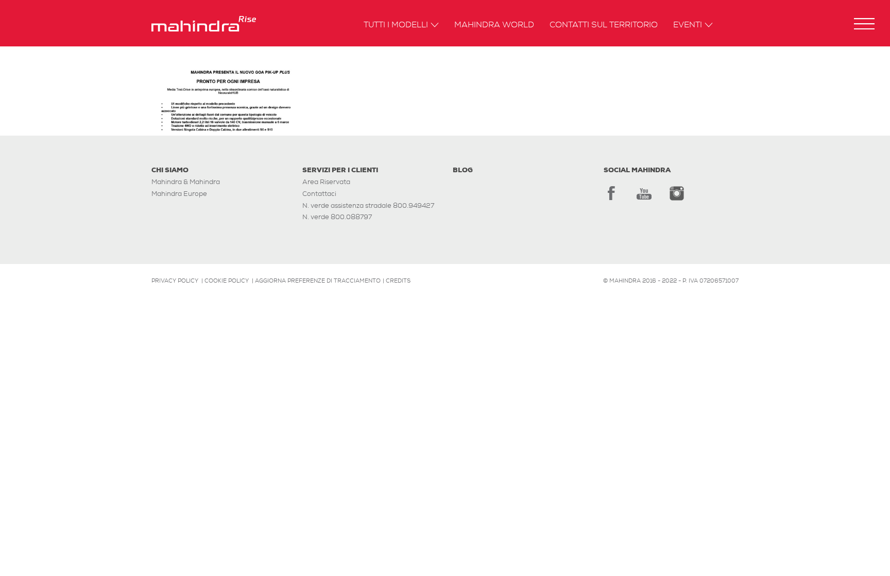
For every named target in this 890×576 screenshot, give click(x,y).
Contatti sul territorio (604, 25)
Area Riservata (326, 181)
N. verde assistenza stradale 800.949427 (368, 205)
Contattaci (319, 193)
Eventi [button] (687, 25)
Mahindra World (494, 25)
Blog (463, 170)
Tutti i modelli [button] (396, 25)
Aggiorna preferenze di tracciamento (318, 280)
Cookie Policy (226, 280)
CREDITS (398, 280)
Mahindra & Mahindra (185, 181)
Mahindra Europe (179, 193)
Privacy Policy (174, 280)
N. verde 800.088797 (337, 216)
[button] (864, 23)
